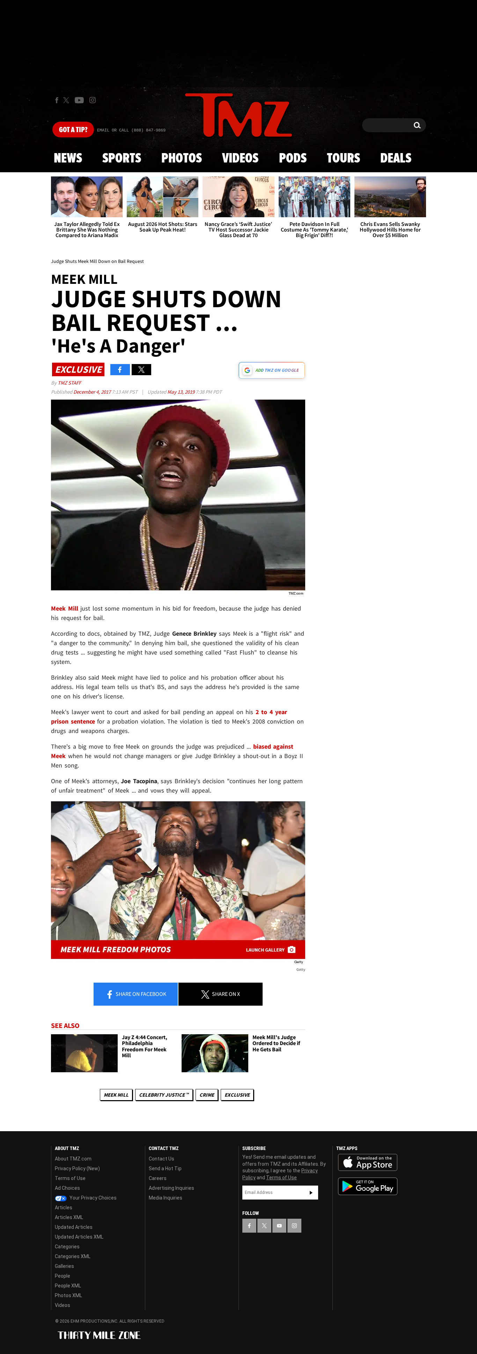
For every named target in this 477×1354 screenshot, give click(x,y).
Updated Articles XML (79, 1237)
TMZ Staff (69, 382)
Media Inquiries (165, 1198)
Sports (121, 158)
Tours (343, 158)
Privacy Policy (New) (77, 1168)
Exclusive (237, 1094)
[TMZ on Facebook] (57, 100)
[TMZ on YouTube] (279, 1226)
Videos (240, 158)
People (62, 1276)
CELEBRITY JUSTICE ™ (164, 1094)
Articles (63, 1207)
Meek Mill (116, 1094)
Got (73, 130)
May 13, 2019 (181, 391)
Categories (67, 1246)
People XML (68, 1285)
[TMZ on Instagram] (92, 100)
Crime (206, 1094)
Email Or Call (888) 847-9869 (131, 130)
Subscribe (311, 1193)
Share (140, 993)
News (68, 158)
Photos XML (68, 1295)
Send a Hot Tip (165, 1168)
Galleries (64, 1266)
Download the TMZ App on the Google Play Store (367, 1186)
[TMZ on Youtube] (79, 100)
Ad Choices (67, 1188)
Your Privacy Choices (92, 1198)
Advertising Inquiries (171, 1188)
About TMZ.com (73, 1159)
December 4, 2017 (92, 391)
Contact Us (161, 1159)
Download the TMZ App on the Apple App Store (367, 1162)
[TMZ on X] (67, 100)
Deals (395, 158)
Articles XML (69, 1217)
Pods (293, 158)
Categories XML (72, 1256)
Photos (181, 158)
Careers (158, 1178)
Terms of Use (70, 1178)
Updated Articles (74, 1227)
